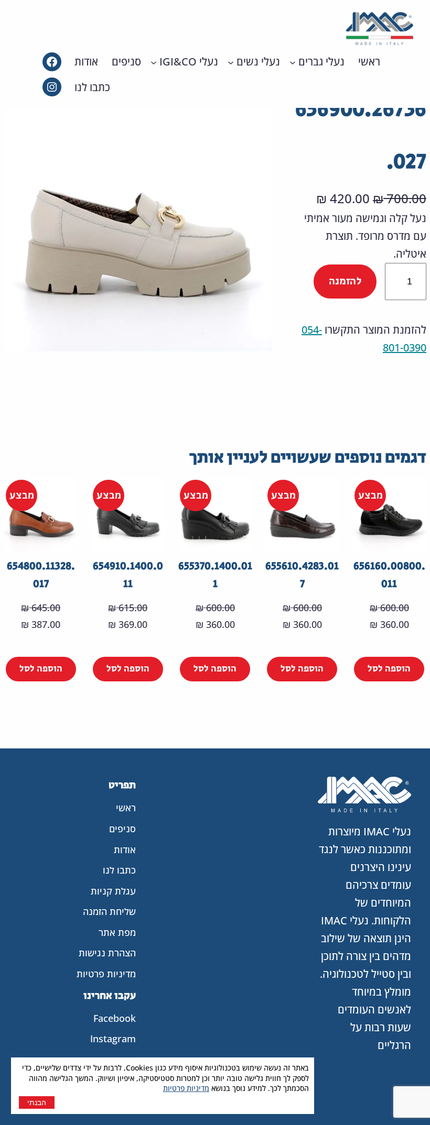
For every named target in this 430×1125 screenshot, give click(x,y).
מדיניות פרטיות (186, 1088)
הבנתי (36, 1102)
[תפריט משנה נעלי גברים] (292, 62)
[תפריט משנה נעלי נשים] (231, 62)
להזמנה (345, 281)
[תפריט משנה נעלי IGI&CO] (153, 62)
